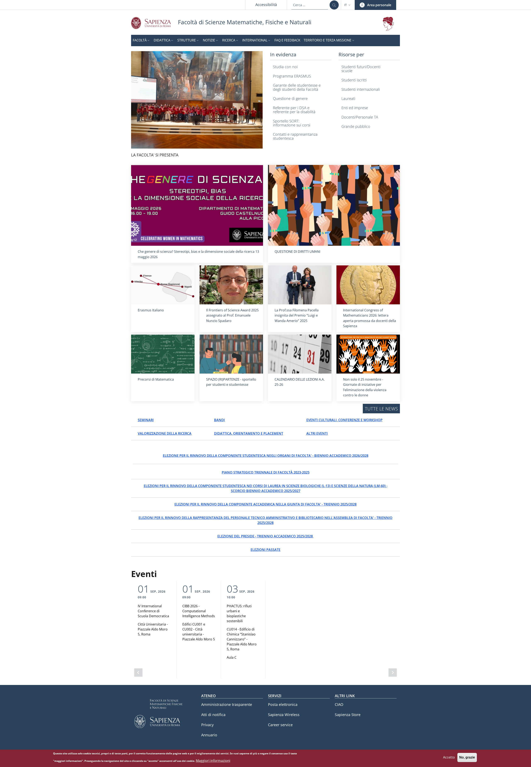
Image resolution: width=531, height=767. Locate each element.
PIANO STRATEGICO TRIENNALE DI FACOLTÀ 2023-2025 (265, 472)
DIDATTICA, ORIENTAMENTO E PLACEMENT (248, 433)
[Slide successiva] (393, 672)
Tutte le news (381, 408)
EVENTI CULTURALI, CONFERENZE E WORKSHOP (344, 420)
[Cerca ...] (334, 5)
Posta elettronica (282, 704)
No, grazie (467, 757)
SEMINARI (146, 420)
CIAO (339, 704)
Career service (280, 724)
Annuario (209, 734)
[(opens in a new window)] (197, 99)
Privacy (207, 724)
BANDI (219, 420)
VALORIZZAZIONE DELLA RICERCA (164, 433)
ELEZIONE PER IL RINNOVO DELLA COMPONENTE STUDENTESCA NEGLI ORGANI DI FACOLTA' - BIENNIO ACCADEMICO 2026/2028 (265, 455)
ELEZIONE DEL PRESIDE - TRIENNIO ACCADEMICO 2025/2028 (265, 536)
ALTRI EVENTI (317, 433)
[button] (348, 5)
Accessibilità (266, 4)
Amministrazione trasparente (226, 704)
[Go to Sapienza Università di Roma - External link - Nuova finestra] (154, 23)
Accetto (449, 757)
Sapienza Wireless (284, 714)
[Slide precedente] (138, 672)
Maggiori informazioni (213, 760)
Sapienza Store (347, 714)
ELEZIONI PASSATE (265, 549)
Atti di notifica (213, 714)
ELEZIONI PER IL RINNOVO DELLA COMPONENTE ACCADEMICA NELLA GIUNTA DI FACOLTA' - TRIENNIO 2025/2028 (265, 504)
